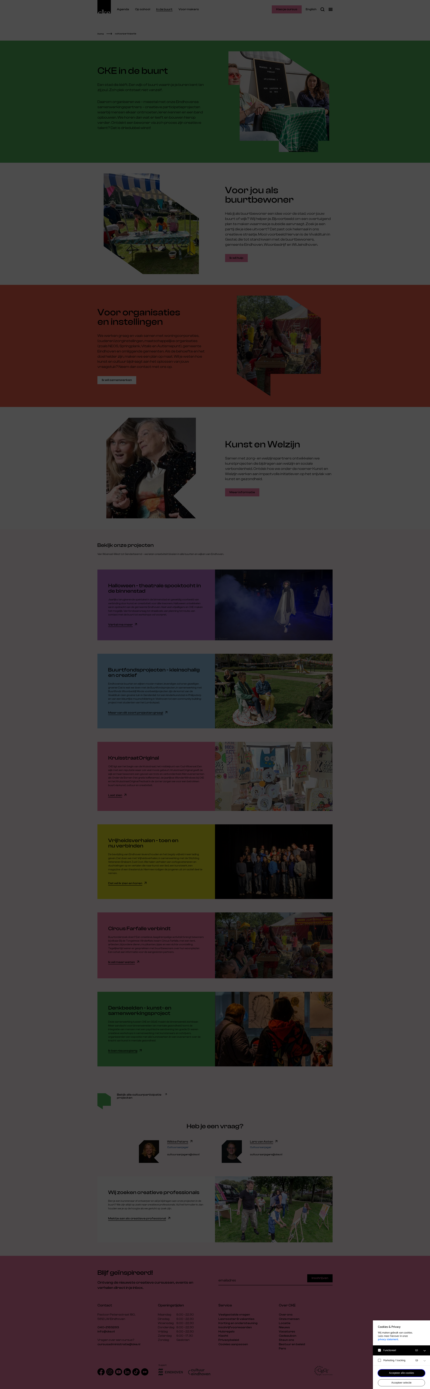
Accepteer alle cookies (401, 1373)
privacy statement (388, 1339)
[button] (398, 1350)
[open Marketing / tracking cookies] (424, 1360)
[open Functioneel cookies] (424, 1350)
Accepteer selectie (401, 1382)
